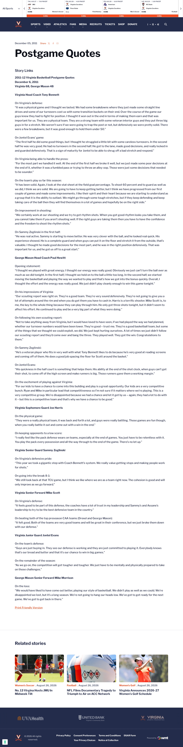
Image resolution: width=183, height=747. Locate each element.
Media (83, 24)
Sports (35, 24)
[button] (24, 8)
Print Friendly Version (29, 607)
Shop (121, 24)
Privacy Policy (63, 735)
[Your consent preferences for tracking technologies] (5, 742)
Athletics (60, 24)
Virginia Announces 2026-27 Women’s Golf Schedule (139, 692)
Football (71, 685)
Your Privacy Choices (84, 740)
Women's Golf (127, 685)
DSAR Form (130, 735)
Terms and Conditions (110, 735)
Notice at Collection (108, 740)
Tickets (110, 24)
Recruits (96, 24)
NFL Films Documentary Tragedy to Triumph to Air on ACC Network (91, 692)
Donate (132, 24)
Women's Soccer (24, 685)
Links (45, 16)
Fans (73, 24)
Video (47, 24)
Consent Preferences (85, 735)
